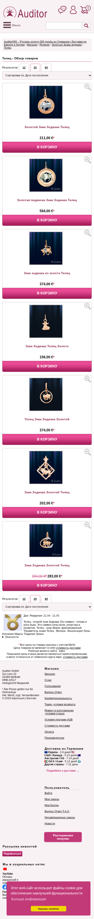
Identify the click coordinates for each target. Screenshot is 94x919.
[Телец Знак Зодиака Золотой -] (47, 410)
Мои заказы (52, 799)
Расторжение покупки (63, 837)
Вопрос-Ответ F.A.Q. (57, 811)
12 (24, 67)
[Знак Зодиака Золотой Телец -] (47, 556)
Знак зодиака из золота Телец (47, 273)
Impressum (18, 698)
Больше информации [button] (28, 899)
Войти (48, 793)
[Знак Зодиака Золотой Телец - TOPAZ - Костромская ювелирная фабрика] (47, 483)
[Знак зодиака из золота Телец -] (47, 264)
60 (46, 67)
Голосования (53, 686)
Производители (54, 737)
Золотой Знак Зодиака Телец (47, 127)
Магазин (32, 44)
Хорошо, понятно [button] (48, 908)
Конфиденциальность (58, 698)
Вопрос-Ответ (53, 692)
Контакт (32, 698)
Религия (45, 44)
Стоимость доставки (57, 725)
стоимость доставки (68, 647)
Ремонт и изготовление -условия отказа (59, 712)
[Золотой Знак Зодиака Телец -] (47, 118)
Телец (7, 47)
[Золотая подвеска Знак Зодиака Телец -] (47, 191)
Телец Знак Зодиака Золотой (47, 419)
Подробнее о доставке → (63, 770)
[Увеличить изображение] (87, 86)
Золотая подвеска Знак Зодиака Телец (47, 200)
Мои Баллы (52, 805)
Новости (50, 823)
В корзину (47, 147)
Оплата (49, 731)
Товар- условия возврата (60, 704)
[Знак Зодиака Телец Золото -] (47, 337)
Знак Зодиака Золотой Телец (47, 492)
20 (35, 67)
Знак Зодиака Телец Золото (47, 346)
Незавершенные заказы (60, 817)
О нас (48, 680)
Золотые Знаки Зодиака (67, 44)
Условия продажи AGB (59, 719)
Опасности (12, 637)
